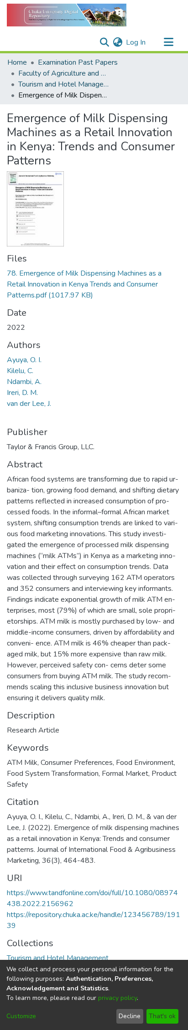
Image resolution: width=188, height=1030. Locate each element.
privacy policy (117, 998)
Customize (21, 1016)
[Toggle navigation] (168, 42)
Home (17, 62)
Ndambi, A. (24, 382)
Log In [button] (136, 42)
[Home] (66, 15)
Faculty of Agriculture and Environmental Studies (64, 73)
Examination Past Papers (78, 62)
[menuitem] (117, 42)
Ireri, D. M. (22, 393)
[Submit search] (104, 42)
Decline (130, 1016)
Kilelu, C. (20, 371)
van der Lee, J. (29, 404)
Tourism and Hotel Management (64, 84)
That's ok (162, 1016)
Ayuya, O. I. (24, 360)
